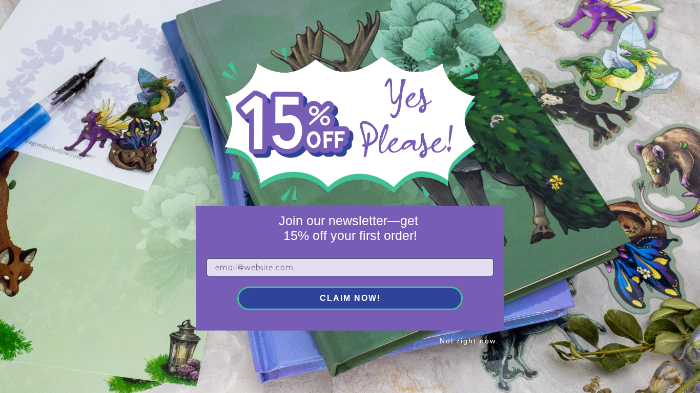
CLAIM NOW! (350, 298)
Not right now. (469, 341)
